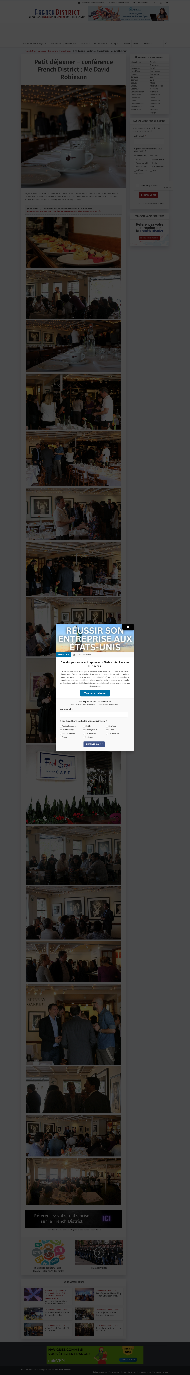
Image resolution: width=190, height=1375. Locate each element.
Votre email (66, 709)
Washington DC (91, 730)
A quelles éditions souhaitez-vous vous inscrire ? (83, 721)
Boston (111, 730)
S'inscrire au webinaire (95, 693)
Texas (64, 737)
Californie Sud (113, 733)
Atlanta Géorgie (68, 730)
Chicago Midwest (68, 733)
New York (112, 726)
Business (89, 737)
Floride (88, 726)
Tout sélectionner (69, 726)
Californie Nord (91, 733)
